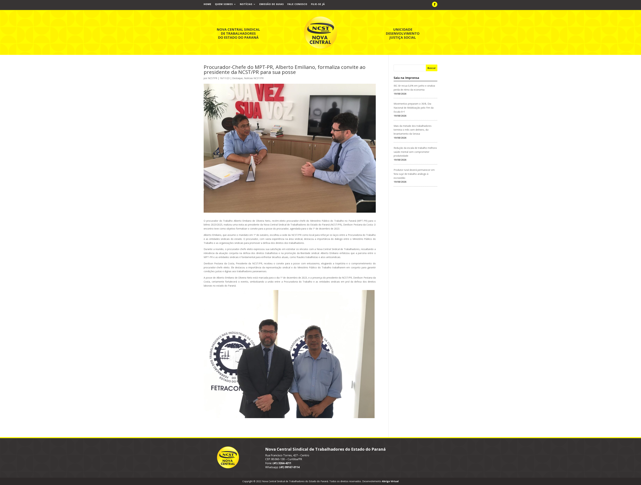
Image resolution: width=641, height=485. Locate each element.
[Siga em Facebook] (434, 4)
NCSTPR (212, 78)
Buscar (432, 68)
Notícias (246, 4)
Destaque (237, 78)
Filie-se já (318, 4)
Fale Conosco (297, 4)
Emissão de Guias (271, 4)
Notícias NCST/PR (254, 78)
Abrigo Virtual (390, 481)
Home (207, 4)
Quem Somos (224, 4)
